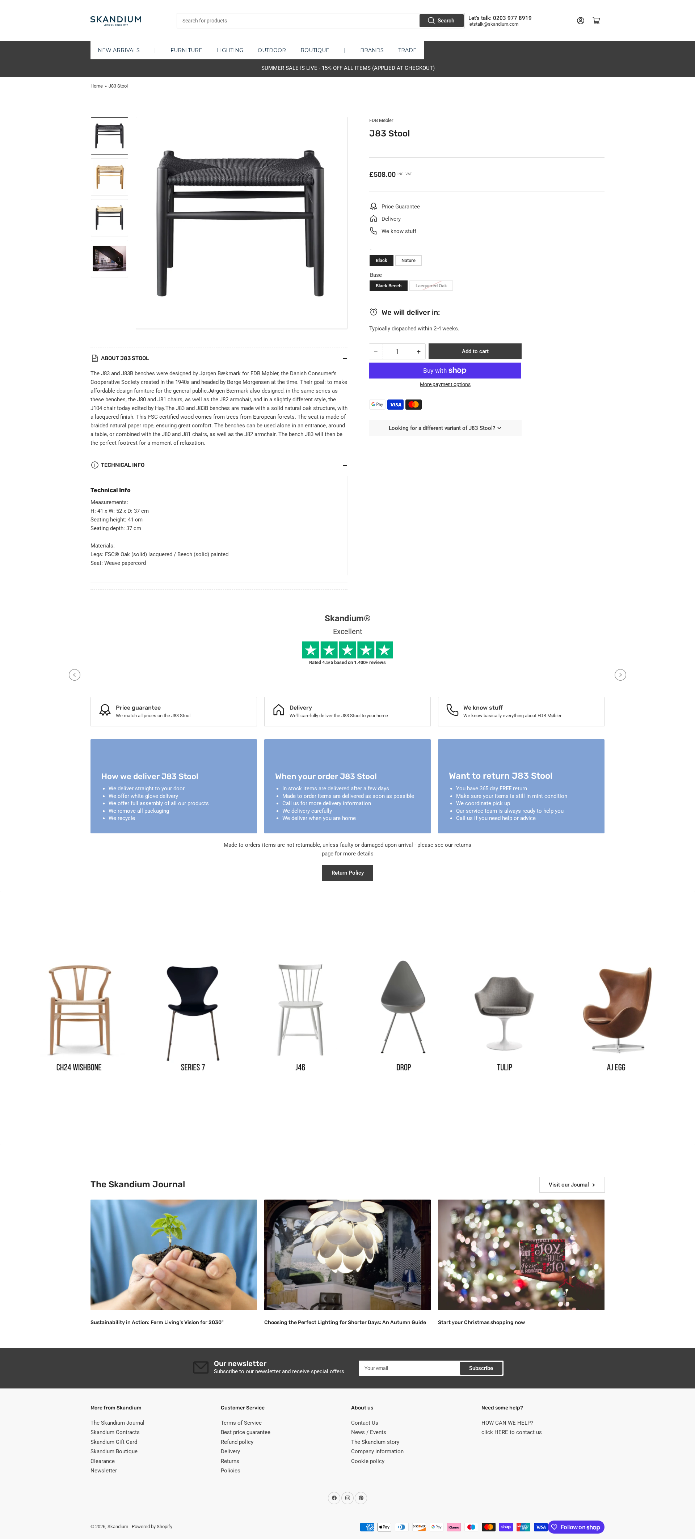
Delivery (230, 1451)
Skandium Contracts (115, 1432)
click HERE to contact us (511, 1432)
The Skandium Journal (117, 1423)
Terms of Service (241, 1423)
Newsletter (103, 1470)
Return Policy (348, 873)
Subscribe (481, 1368)
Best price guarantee (245, 1432)
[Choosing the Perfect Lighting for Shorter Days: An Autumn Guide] (347, 1255)
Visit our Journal (569, 1184)
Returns (230, 1461)
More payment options (445, 384)
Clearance (102, 1461)
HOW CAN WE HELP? (507, 1423)
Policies (230, 1470)
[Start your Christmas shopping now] (521, 1255)
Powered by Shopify (152, 1526)
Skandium (118, 1526)
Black (381, 260)
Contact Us (364, 1423)
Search (446, 20)
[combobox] (320, 20)
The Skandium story (375, 1442)
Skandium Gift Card (113, 1442)
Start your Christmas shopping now (481, 1322)
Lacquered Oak (431, 285)
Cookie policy (367, 1461)
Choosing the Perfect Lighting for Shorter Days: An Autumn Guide (345, 1322)
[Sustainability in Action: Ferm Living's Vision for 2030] (173, 1255)
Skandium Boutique (114, 1451)
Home (96, 86)
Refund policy (237, 1442)
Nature (408, 260)
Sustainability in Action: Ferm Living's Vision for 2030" (157, 1322)
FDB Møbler (381, 120)
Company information (377, 1451)
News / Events (368, 1432)
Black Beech (388, 285)
